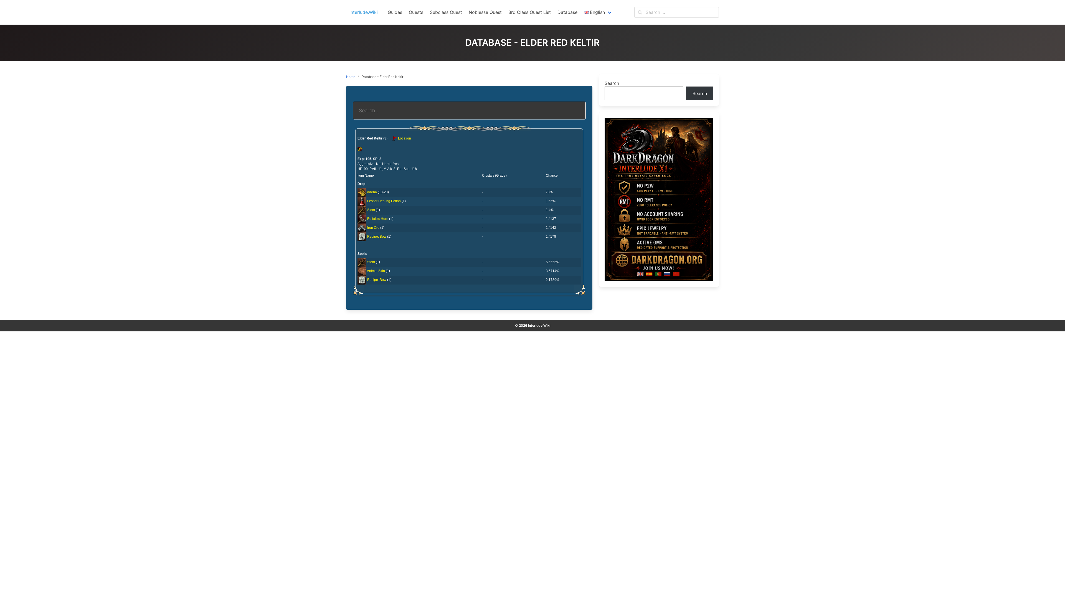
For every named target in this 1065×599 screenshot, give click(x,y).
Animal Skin (376, 271)
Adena (372, 192)
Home (350, 77)
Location (404, 138)
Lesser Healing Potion (384, 201)
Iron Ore (373, 228)
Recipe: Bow (376, 236)
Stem (371, 210)
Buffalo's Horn (377, 219)
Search (612, 83)
